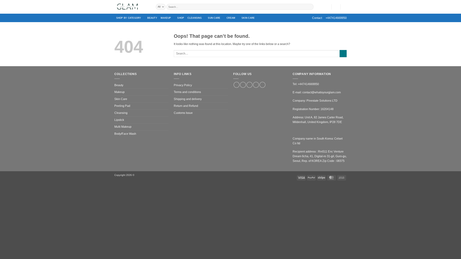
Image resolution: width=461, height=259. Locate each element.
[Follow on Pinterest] (262, 85)
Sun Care (214, 18)
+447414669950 (336, 17)
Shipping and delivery (188, 99)
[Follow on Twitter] (249, 85)
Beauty (152, 18)
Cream (231, 18)
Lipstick (119, 119)
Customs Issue (183, 112)
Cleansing (194, 18)
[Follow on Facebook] (237, 85)
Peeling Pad (122, 105)
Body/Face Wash (125, 133)
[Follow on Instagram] (243, 85)
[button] (336, 7)
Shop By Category (128, 18)
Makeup (166, 18)
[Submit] (310, 7)
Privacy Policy (183, 85)
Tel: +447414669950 (306, 84)
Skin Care (248, 18)
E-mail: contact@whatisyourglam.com (317, 92)
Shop (180, 18)
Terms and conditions (187, 92)
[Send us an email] (256, 85)
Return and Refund (186, 105)
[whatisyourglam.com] (132, 7)
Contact (317, 17)
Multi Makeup (122, 126)
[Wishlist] (327, 7)
